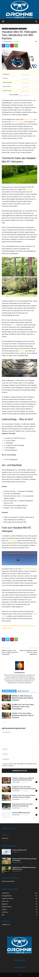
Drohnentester (8, 41)
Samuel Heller (16, 808)
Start (3, 26)
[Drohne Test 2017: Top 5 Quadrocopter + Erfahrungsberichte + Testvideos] (19, 9)
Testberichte (9, 26)
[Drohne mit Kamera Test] (6, 852)
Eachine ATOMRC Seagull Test (21, 812)
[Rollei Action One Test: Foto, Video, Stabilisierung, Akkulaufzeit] (6, 806)
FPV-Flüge (29, 189)
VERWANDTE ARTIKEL (9, 691)
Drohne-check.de (29, 119)
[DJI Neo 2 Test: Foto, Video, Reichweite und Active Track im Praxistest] (6, 715)
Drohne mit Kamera (19, 26)
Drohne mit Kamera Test (19, 850)
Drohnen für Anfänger (18, 121)
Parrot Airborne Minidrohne (29, 569)
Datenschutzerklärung (8, 881)
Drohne (14, 324)
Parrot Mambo (13, 540)
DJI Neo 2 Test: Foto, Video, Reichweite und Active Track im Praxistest (23, 715)
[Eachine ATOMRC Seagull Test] (6, 815)
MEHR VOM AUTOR (23, 691)
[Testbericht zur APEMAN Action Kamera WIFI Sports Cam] (6, 870)
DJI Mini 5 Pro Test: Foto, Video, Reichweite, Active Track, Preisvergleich (23, 707)
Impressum (5, 838)
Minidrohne (21, 351)
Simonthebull (16, 790)
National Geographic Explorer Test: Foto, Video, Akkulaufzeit (28, 652)
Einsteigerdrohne (22, 28)
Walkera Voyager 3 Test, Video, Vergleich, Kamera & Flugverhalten (10, 652)
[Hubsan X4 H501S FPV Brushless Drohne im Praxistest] (6, 861)
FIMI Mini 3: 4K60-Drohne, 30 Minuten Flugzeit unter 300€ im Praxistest (22, 698)
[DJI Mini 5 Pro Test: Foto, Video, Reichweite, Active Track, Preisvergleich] (6, 707)
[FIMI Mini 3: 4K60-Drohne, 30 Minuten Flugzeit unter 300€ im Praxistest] (6, 698)
